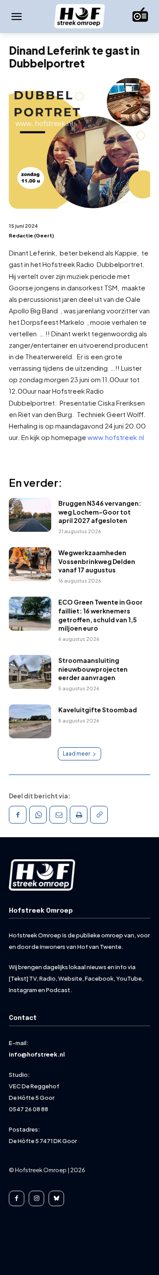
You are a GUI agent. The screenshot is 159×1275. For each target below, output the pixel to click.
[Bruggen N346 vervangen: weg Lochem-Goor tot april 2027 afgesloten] (30, 515)
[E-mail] (58, 815)
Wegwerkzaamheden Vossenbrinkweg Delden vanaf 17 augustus (96, 561)
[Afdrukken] (78, 815)
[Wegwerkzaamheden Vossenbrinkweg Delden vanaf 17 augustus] (30, 564)
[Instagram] (36, 1198)
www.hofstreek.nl (115, 437)
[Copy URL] (99, 815)
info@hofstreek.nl (37, 1054)
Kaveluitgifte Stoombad (97, 710)
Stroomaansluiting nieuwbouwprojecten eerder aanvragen (93, 668)
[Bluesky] (56, 1198)
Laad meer (76, 753)
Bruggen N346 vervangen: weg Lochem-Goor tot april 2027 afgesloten (99, 511)
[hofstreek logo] (79, 17)
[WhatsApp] (38, 815)
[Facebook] (17, 815)
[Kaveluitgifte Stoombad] (30, 721)
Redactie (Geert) (31, 235)
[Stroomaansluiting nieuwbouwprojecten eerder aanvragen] (30, 672)
